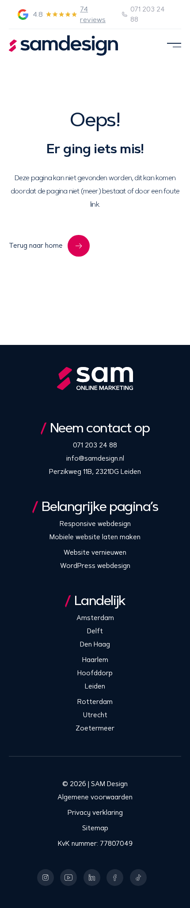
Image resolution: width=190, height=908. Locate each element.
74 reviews (93, 14)
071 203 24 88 (147, 14)
